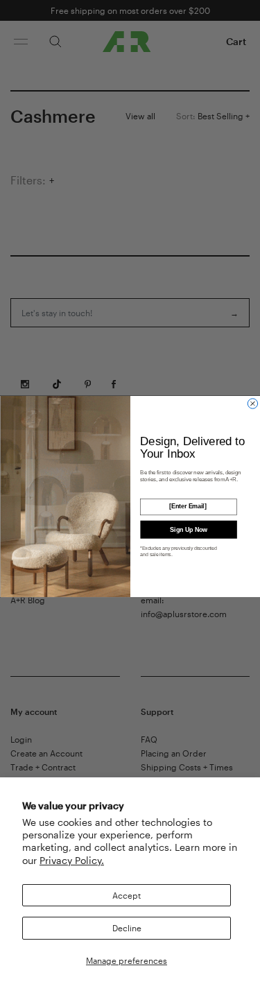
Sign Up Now (188, 529)
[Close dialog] (252, 403)
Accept (126, 895)
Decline (126, 928)
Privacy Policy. (72, 860)
